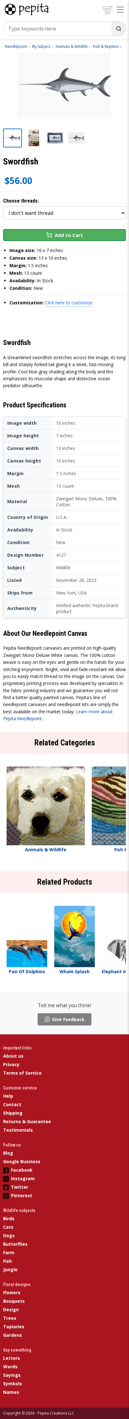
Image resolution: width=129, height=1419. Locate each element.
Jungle (10, 1270)
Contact (12, 1104)
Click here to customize (68, 303)
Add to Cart (69, 235)
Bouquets (14, 1301)
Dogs (9, 1235)
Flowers (11, 1292)
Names (11, 1392)
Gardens (12, 1335)
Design (11, 1310)
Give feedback (68, 1019)
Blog (8, 1153)
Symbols (12, 1384)
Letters (11, 1358)
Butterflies (15, 1244)
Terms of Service (22, 1073)
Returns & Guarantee (27, 1121)
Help (8, 1096)
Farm (8, 1252)
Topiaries (13, 1327)
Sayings (12, 1375)
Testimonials (18, 1130)
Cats (8, 1227)
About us (13, 1056)
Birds (8, 1218)
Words (10, 1367)
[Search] (119, 29)
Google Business (21, 1161)
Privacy (11, 1064)
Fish (7, 1261)
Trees (9, 1318)
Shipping (13, 1113)
